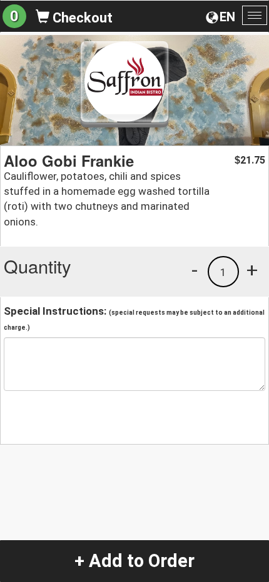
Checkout (81, 18)
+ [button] (252, 270)
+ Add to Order (134, 560)
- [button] (194, 270)
